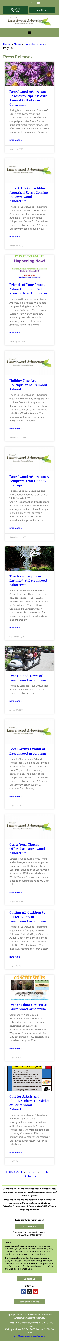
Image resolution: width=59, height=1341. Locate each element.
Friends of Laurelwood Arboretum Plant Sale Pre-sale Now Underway (28, 288)
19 (24, 1176)
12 (47, 1171)
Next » (32, 1176)
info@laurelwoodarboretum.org (29, 1335)
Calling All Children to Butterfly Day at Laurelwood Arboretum (27, 916)
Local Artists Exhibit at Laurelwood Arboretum (27, 751)
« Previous (12, 1171)
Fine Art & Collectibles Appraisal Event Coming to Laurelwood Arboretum (28, 194)
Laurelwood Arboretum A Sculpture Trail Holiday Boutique (29, 480)
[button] (29, 32)
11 (42, 1171)
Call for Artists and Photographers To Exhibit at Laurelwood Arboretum (29, 1102)
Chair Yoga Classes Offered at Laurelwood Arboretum (27, 848)
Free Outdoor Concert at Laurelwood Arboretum (28, 1006)
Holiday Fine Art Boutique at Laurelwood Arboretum (28, 384)
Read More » (15, 140)
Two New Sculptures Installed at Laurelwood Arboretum (28, 580)
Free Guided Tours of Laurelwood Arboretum (27, 678)
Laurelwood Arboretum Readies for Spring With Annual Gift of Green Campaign (28, 98)
